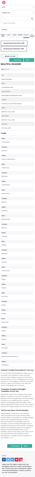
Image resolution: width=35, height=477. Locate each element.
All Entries (32, 35)
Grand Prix (3, 35)
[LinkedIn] (12, 459)
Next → (29, 60)
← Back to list (9, 56)
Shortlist (26, 35)
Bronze (20, 35)
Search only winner (9, 23)
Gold (8, 35)
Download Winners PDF (14, 49)
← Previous (16, 60)
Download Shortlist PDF (14, 43)
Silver (14, 35)
